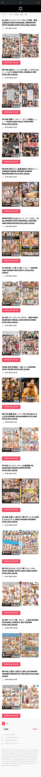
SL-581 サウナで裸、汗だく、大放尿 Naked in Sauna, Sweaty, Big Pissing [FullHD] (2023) (20, 622)
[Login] (38, 2)
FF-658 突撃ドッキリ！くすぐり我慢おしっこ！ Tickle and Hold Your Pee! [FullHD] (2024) (19, 122)
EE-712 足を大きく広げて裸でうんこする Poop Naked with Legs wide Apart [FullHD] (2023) (20, 571)
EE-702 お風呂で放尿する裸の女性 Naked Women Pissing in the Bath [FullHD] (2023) (20, 674)
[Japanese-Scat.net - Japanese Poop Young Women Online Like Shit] (20, 8)
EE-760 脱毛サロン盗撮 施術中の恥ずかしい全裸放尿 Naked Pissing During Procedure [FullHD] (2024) (20, 171)
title (26, 14)
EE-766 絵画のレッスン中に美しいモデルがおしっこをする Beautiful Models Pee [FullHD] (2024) (20, 72)
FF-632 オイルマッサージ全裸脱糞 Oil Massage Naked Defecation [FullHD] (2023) (18, 468)
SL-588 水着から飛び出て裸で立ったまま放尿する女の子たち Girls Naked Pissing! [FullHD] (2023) (20, 519)
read (21, 14)
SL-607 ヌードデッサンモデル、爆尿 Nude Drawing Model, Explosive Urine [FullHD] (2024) (20, 320)
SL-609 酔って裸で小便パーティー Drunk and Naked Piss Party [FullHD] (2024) (19, 270)
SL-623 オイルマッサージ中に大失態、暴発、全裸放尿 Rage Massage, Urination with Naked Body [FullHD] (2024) (20, 23)
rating (16, 14)
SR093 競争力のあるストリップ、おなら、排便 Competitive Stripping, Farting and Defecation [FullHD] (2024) (20, 221)
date (11, 14)
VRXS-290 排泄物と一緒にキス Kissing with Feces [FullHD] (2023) (19, 368)
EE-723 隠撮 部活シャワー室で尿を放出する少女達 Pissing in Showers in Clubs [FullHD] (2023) (20, 416)
